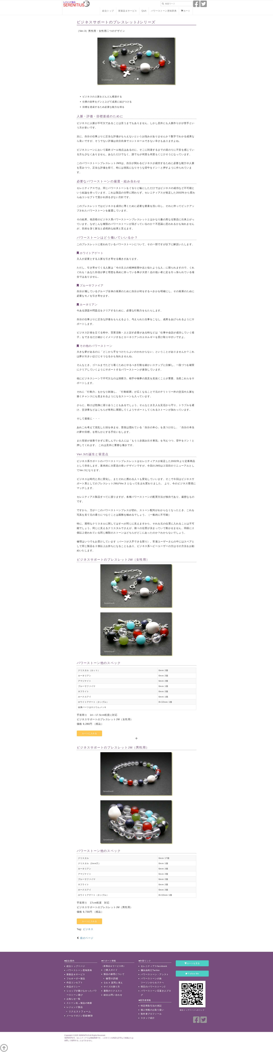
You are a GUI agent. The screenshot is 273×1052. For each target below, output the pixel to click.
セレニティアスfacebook (154, 966)
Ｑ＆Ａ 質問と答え (113, 982)
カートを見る (193, 963)
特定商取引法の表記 (151, 1005)
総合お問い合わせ (113, 995)
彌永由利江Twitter (150, 970)
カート (186, 11)
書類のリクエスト (113, 991)
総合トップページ (76, 966)
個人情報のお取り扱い (152, 1010)
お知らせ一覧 (73, 999)
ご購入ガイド (111, 970)
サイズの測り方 (112, 986)
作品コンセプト (75, 982)
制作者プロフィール (151, 1014)
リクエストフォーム (80, 1011)
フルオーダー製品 (76, 978)
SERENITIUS (84, 1035)
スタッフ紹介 (148, 1018)
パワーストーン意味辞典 (164, 11)
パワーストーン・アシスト (155, 974)
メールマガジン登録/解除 (80, 1015)
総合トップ (108, 11)
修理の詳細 (112, 978)
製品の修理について (114, 974)
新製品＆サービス (127, 11)
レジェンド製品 (75, 1007)
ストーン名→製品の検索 (79, 1003)
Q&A (144, 11)
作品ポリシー (73, 986)
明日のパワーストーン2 (153, 986)
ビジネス (88, 929)
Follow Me (193, 973)
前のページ (86, 938)
